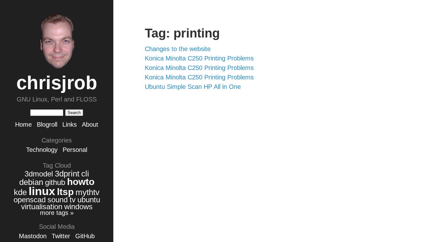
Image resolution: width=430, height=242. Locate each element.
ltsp (65, 192)
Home (23, 124)
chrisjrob (56, 82)
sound (58, 199)
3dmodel (39, 174)
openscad (30, 199)
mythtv (87, 192)
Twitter (61, 236)
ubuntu (88, 199)
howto (80, 181)
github (55, 182)
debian (31, 182)
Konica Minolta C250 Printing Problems (199, 58)
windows (78, 206)
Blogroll (47, 124)
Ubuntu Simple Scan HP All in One (193, 86)
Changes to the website (178, 48)
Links (69, 124)
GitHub (85, 236)
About (90, 124)
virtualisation (41, 206)
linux (42, 191)
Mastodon (33, 236)
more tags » (57, 212)
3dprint (67, 173)
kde (20, 192)
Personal (75, 149)
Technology (42, 149)
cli (85, 173)
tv (73, 199)
